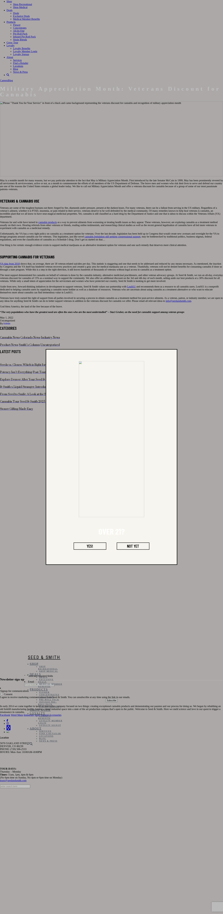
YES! (90, 546)
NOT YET (133, 546)
